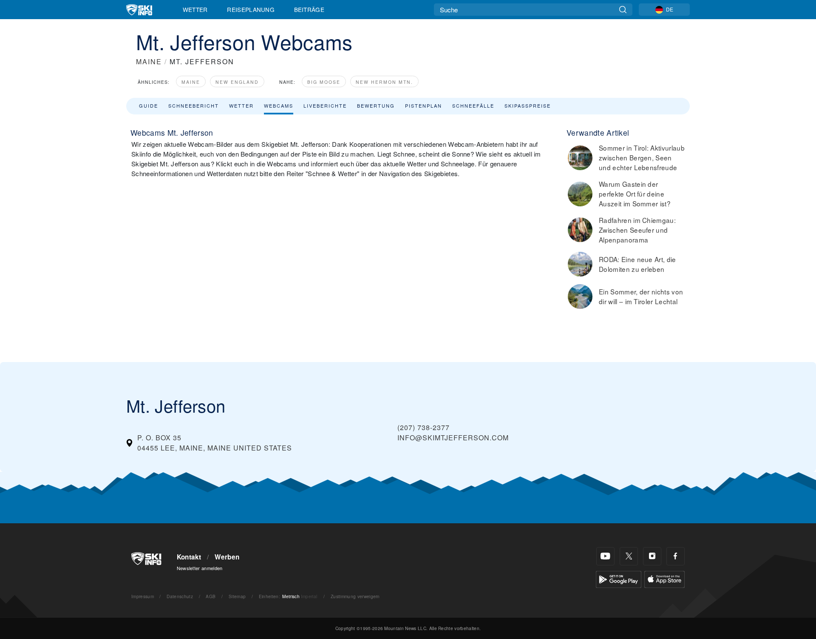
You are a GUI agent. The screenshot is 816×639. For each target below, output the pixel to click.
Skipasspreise (527, 105)
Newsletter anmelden (200, 568)
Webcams (278, 105)
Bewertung (376, 105)
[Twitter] (629, 556)
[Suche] (622, 9)
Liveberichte (325, 105)
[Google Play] (618, 578)
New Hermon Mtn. (384, 82)
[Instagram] (652, 556)
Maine (190, 82)
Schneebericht (193, 105)
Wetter (195, 9)
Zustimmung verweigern (355, 596)
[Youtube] (605, 556)
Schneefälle (473, 105)
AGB (210, 596)
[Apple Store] (664, 578)
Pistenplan (423, 105)
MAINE (149, 61)
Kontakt (189, 557)
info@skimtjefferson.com (453, 437)
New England (237, 82)
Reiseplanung (251, 9)
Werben (227, 557)
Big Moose (323, 82)
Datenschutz (180, 596)
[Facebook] (675, 556)
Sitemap (237, 596)
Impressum (142, 596)
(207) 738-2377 (423, 427)
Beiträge (309, 9)
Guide (148, 105)
